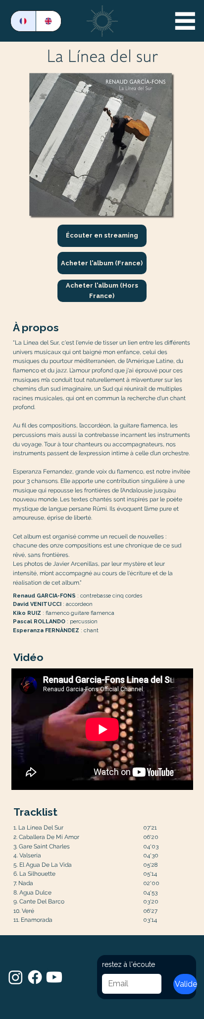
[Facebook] (35, 977)
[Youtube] (54, 977)
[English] (48, 21)
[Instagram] (15, 977)
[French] (23, 21)
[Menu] (185, 20)
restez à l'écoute (128, 964)
